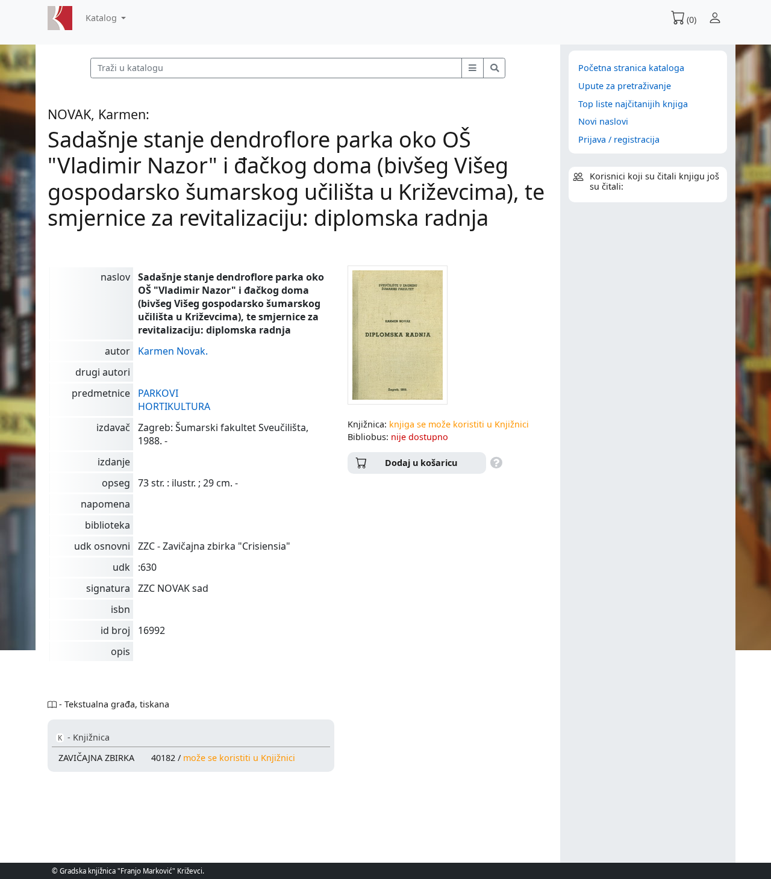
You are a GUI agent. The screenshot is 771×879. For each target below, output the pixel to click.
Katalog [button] (102, 17)
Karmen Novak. (173, 351)
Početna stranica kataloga (631, 67)
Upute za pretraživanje (624, 86)
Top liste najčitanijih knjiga (633, 104)
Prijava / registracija (619, 139)
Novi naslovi (603, 121)
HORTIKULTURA (174, 406)
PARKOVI (158, 393)
